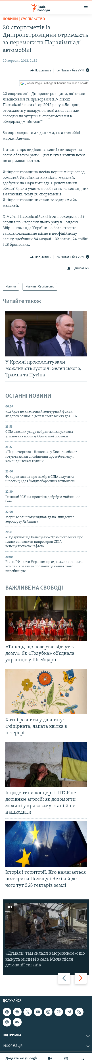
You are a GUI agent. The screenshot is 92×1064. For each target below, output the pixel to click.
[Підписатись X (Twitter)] (27, 1012)
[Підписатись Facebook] (7, 1012)
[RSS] (79, 1012)
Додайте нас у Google (22, 1058)
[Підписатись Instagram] (48, 1012)
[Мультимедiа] (49, 1058)
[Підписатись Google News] (17, 1012)
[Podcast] (7, 1022)
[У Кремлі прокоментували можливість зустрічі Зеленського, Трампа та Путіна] (46, 333)
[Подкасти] (66, 1058)
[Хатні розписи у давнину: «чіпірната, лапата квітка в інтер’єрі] (46, 691)
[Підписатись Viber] (58, 1012)
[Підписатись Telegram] (69, 1012)
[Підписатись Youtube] (38, 1012)
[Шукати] (82, 1058)
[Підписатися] (17, 1022)
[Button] (40, 70)
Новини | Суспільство (24, 19)
